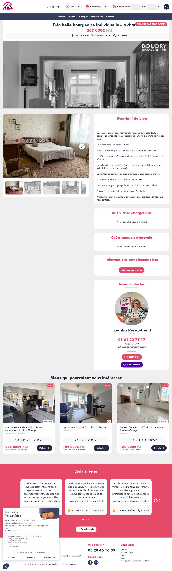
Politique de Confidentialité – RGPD (135, 561)
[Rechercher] (166, 7)
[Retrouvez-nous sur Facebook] (90, 562)
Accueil (61, 16)
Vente (72, 16)
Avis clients (133, 364)
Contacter (133, 357)
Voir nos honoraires (132, 270)
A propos (83, 16)
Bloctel (123, 558)
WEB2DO (73, 564)
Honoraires (97, 16)
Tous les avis (87, 529)
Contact (110, 16)
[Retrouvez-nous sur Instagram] (96, 562)
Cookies (124, 555)
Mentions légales (127, 552)
